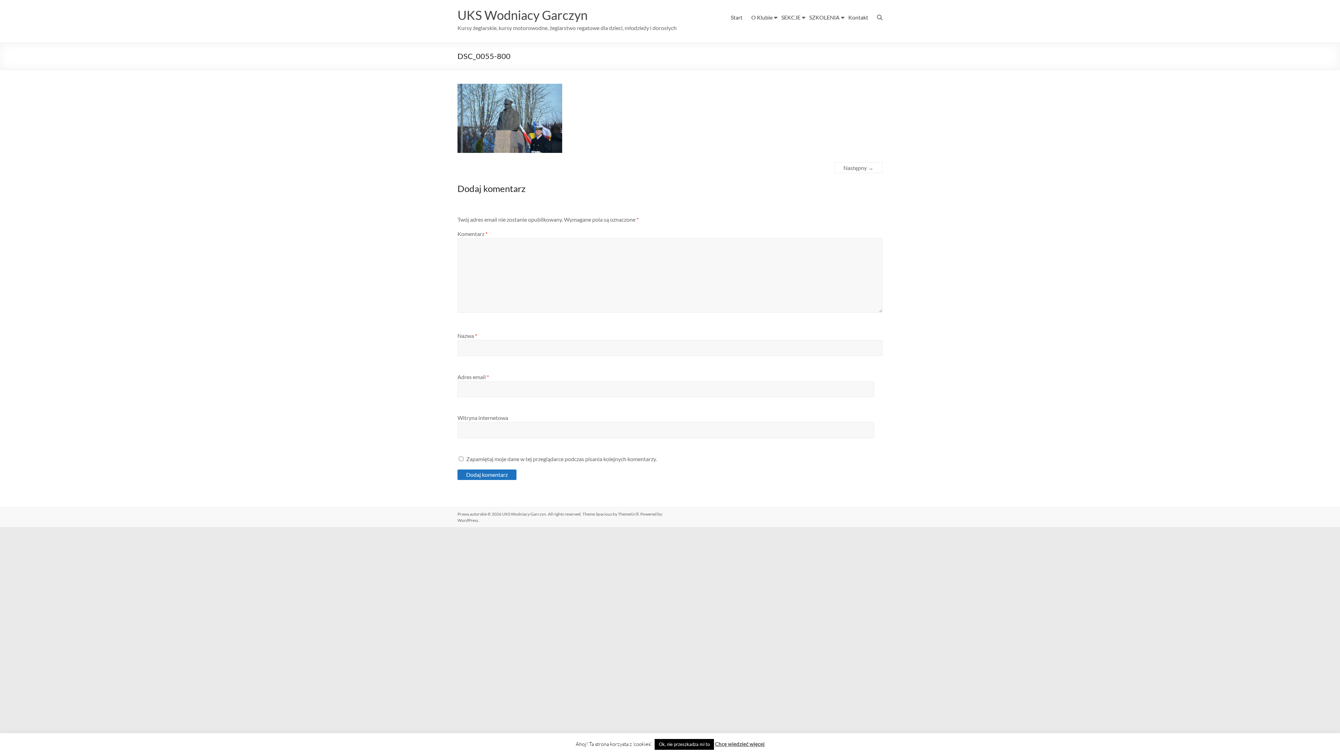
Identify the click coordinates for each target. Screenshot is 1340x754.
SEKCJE (791, 17)
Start (737, 17)
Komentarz (472, 233)
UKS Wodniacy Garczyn (522, 15)
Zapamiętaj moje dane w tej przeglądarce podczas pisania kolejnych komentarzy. (561, 459)
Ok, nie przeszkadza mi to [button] (684, 744)
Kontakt (858, 17)
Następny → (858, 167)
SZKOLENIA (824, 17)
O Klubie (762, 17)
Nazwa (467, 335)
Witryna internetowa (482, 417)
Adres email (473, 377)
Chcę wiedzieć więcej (740, 744)
